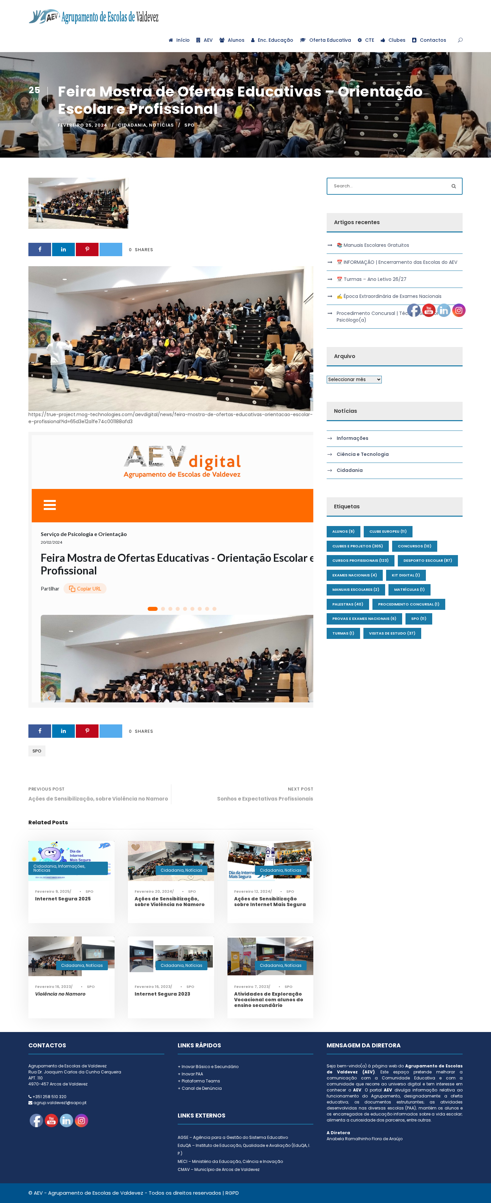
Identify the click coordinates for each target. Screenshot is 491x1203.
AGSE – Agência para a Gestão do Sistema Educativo (233, 1137)
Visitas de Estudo (392, 633)
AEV (208, 40)
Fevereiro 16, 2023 (53, 986)
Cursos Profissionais (360, 560)
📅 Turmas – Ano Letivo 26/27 (371, 279)
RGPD (232, 1192)
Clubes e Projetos (357, 546)
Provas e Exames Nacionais (364, 618)
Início (183, 40)
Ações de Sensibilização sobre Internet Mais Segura (270, 901)
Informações (71, 866)
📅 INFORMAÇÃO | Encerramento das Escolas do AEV (397, 262)
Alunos (236, 40)
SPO (189, 125)
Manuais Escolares (355, 589)
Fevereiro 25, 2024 (83, 125)
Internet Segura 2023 (162, 994)
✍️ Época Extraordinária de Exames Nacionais (389, 296)
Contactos (433, 40)
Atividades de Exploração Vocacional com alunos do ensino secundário (268, 1000)
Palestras (347, 604)
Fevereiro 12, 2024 (252, 891)
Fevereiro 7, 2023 (251, 986)
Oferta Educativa (330, 40)
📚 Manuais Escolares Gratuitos (373, 245)
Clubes (396, 40)
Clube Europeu (388, 531)
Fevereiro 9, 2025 (52, 891)
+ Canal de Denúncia (200, 1088)
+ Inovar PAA (190, 1074)
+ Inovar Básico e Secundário (208, 1066)
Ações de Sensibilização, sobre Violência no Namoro (170, 901)
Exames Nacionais (354, 575)
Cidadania (132, 125)
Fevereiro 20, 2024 (153, 891)
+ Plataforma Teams (199, 1081)
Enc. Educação (275, 40)
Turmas (343, 633)
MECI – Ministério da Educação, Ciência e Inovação (230, 1161)
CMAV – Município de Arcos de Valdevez (219, 1169)
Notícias (161, 125)
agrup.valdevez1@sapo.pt (60, 1102)
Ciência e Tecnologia (363, 454)
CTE (369, 40)
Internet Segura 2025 (63, 898)
